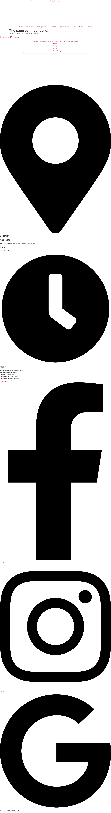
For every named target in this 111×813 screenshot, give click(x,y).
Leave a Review (9, 37)
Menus (81, 27)
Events (74, 27)
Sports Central (64, 27)
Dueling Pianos (41, 27)
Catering (89, 27)
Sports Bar (53, 27)
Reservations (30, 27)
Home (21, 27)
